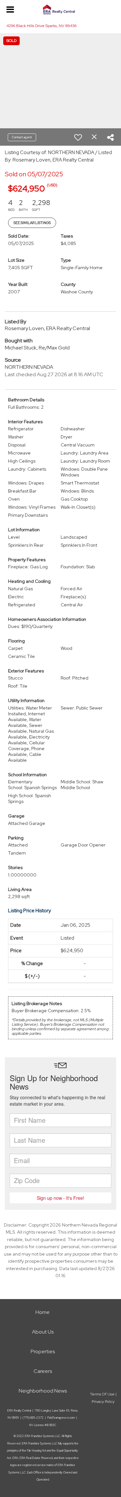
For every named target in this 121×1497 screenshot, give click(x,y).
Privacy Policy (103, 1401)
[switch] (78, 137)
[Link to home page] (60, 9)
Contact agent (22, 137)
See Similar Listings (32, 222)
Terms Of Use (102, 1394)
